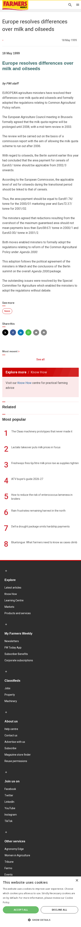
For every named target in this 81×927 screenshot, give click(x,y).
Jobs (7, 688)
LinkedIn (9, 801)
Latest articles (13, 587)
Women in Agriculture (17, 855)
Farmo (8, 868)
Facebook (10, 788)
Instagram (11, 814)
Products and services (18, 613)
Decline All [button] (59, 909)
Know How (24, 383)
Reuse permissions (16, 761)
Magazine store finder (18, 754)
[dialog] (40, 901)
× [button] (76, 880)
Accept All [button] (21, 909)
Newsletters (12, 641)
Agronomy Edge (14, 848)
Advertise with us (15, 741)
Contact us (11, 735)
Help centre (11, 729)
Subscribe (10, 748)
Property (10, 694)
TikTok (8, 821)
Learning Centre (14, 600)
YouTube (10, 808)
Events (9, 874)
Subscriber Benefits (16, 653)
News (7, 311)
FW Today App (13, 647)
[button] (40, 920)
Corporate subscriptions (19, 660)
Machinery (11, 701)
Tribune (9, 861)
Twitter (9, 795)
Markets (9, 606)
